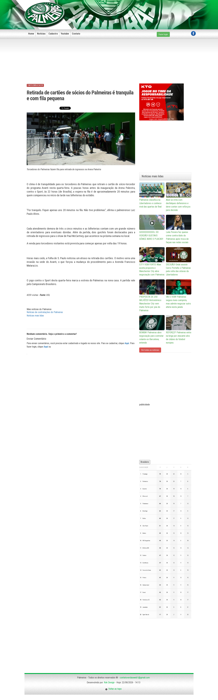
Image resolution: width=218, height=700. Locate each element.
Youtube (65, 33)
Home (31, 33)
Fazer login (163, 34)
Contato (76, 33)
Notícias (41, 33)
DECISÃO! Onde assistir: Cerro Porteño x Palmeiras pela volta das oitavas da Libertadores (178, 269)
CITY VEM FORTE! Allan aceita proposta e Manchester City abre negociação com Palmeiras (151, 269)
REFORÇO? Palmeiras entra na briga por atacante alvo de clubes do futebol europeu (178, 337)
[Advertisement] (142, 10)
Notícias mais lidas (35, 315)
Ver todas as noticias (150, 350)
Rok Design (109, 682)
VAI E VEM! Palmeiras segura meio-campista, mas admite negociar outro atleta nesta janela (178, 301)
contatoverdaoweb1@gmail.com (135, 677)
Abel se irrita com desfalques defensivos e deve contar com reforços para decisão (178, 204)
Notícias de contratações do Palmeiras (45, 312)
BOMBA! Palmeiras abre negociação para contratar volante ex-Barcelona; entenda (151, 337)
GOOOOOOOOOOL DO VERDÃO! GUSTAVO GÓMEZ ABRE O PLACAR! (151, 235)
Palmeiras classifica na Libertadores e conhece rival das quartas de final (150, 203)
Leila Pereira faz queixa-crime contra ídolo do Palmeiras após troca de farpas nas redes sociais (177, 237)
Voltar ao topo (114, 688)
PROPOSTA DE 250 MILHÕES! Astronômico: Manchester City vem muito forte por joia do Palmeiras (150, 303)
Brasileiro (144, 462)
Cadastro (53, 33)
